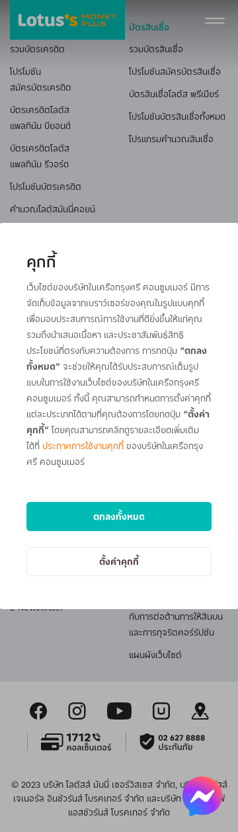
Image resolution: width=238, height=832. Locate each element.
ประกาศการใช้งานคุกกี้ (83, 445)
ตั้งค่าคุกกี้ (119, 561)
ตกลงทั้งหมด (119, 516)
